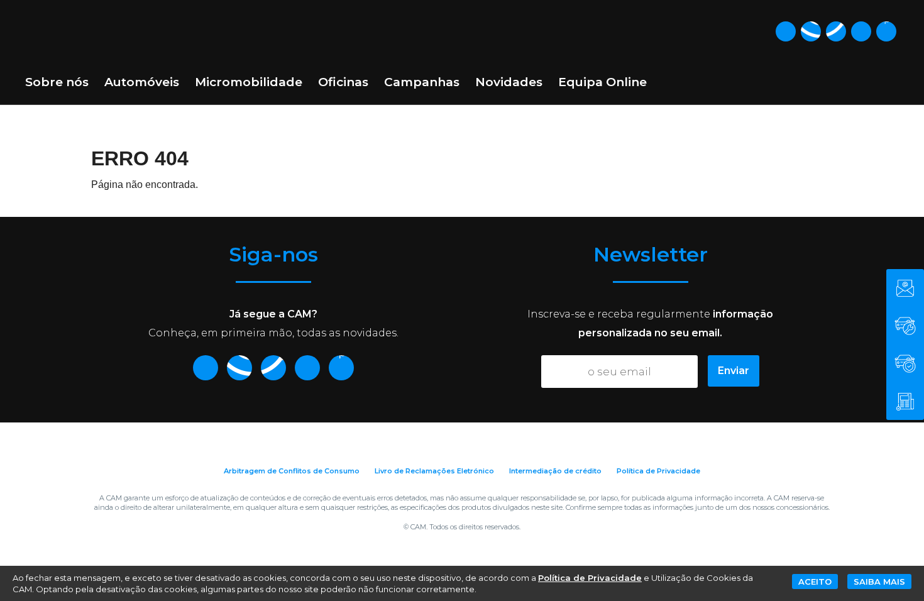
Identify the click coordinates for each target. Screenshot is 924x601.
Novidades (508, 82)
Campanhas (421, 82)
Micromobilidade (248, 82)
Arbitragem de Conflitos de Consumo (292, 470)
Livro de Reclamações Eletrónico (434, 470)
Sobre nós (57, 82)
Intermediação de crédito (555, 470)
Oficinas (343, 82)
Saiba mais (879, 581)
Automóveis (141, 82)
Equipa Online (602, 82)
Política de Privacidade (658, 470)
